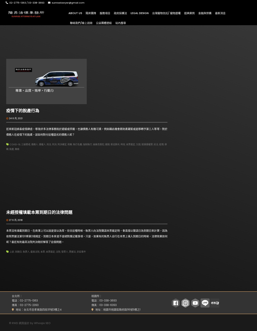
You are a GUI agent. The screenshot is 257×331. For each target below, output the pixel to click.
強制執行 (87, 144)
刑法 (49, 144)
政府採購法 (120, 13)
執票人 (26, 251)
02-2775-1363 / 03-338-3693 (26, 3)
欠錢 (138, 144)
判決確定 (62, 144)
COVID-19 (15, 144)
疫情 (161, 144)
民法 (156, 144)
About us (75, 13)
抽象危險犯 (98, 144)
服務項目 (105, 13)
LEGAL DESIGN (140, 13)
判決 (54, 144)
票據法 (72, 251)
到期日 (18, 251)
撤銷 (107, 144)
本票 (42, 251)
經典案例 (189, 13)
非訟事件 (81, 251)
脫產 (11, 149)
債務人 (34, 144)
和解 (70, 144)
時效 (123, 144)
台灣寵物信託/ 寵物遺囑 (166, 13)
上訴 (12, 251)
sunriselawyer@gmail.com (68, 3)
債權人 (42, 144)
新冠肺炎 (115, 144)
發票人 (64, 251)
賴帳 (17, 149)
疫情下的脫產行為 (22, 111)
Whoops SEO (42, 323)
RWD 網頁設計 (20, 323)
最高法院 (35, 251)
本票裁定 (130, 144)
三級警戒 (25, 144)
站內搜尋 (120, 22)
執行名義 (77, 144)
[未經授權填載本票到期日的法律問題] (46, 183)
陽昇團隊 (91, 13)
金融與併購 (204, 13)
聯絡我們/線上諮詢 (81, 22)
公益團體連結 (104, 22)
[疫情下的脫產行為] (46, 81)
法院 (58, 251)
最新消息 (220, 13)
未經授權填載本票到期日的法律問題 (39, 212)
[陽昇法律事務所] (26, 14)
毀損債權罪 (147, 144)
